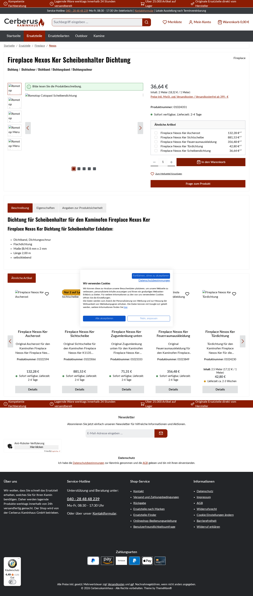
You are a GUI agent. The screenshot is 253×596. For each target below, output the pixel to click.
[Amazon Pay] (107, 561)
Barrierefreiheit (207, 520)
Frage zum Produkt (198, 183)
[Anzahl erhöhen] (171, 162)
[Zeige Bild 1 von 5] (73, 168)
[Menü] (18, 559)
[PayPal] (134, 561)
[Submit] (160, 433)
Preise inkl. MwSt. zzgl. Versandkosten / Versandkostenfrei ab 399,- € (189, 97)
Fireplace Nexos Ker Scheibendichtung (186, 150)
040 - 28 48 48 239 (77, 11)
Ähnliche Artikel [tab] (21, 278)
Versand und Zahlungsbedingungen (156, 497)
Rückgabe (139, 503)
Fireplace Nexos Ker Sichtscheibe (182, 137)
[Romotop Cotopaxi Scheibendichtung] (84, 133)
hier (125, 307)
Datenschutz (205, 491)
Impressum (204, 497)
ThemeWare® (164, 588)
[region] (75, 128)
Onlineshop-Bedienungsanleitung (155, 520)
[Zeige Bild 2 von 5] (78, 168)
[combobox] (97, 22)
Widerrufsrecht (207, 509)
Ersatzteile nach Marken (149, 509)
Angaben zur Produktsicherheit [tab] (82, 207)
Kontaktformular (144, 11)
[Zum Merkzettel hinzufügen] (47, 294)
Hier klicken (36, 447)
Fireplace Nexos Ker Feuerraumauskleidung (189, 141)
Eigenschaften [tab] (45, 207)
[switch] (12, 582)
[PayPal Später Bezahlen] (93, 561)
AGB (145, 463)
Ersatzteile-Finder (144, 514)
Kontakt (138, 491)
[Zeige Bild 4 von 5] (89, 168)
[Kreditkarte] (160, 561)
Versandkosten (116, 584)
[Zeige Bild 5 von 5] (94, 168)
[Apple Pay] (147, 561)
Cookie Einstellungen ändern (215, 514)
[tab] (20, 208)
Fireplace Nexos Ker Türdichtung (182, 146)
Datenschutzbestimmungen (88, 463)
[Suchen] (146, 22)
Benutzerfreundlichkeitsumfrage (154, 526)
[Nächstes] (140, 128)
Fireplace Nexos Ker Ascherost (180, 133)
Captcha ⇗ (52, 451)
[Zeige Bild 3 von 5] (84, 168)
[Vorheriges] (28, 128)
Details (32, 389)
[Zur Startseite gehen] (24, 22)
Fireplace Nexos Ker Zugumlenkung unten (126, 334)
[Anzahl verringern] (154, 162)
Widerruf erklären (208, 526)
